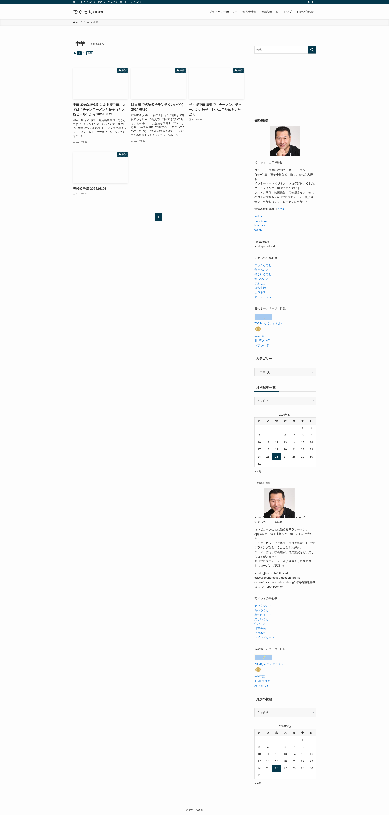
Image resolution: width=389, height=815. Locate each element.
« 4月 (257, 471)
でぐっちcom (88, 11)
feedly (258, 229)
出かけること (262, 274)
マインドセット (264, 297)
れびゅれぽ (261, 345)
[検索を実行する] (312, 50)
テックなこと (262, 265)
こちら (281, 209)
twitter (258, 216)
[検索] (313, 2)
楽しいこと (261, 278)
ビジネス (260, 292)
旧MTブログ (262, 340)
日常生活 (260, 287)
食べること (261, 269)
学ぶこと (260, 283)
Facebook (260, 221)
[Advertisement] (285, 86)
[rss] (308, 2)
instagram (260, 225)
